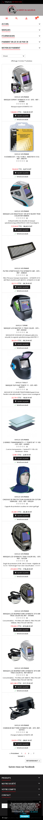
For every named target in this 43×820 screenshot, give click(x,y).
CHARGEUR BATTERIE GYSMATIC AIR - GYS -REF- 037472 (21, 729)
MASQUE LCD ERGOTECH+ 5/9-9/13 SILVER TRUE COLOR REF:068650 (21, 215)
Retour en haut (33, 761)
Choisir (14, 56)
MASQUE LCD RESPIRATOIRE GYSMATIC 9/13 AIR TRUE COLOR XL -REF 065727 (21, 672)
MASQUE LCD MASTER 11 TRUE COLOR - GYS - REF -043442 (22, 329)
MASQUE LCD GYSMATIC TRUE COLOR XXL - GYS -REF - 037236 (21, 557)
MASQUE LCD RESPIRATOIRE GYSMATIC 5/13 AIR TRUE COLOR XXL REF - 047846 (21, 615)
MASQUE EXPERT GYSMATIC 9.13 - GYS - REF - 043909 (21, 101)
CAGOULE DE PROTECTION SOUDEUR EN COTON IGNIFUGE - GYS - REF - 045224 (22, 500)
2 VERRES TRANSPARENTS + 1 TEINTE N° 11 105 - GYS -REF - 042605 (21, 443)
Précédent (14, 753)
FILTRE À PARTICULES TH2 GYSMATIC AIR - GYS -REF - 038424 (21, 272)
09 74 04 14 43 (17, 2)
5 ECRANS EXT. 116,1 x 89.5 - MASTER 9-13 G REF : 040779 (21, 158)
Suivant (21, 756)
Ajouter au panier (22, 116)
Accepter (24, 816)
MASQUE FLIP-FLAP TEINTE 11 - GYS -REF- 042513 (22, 386)
